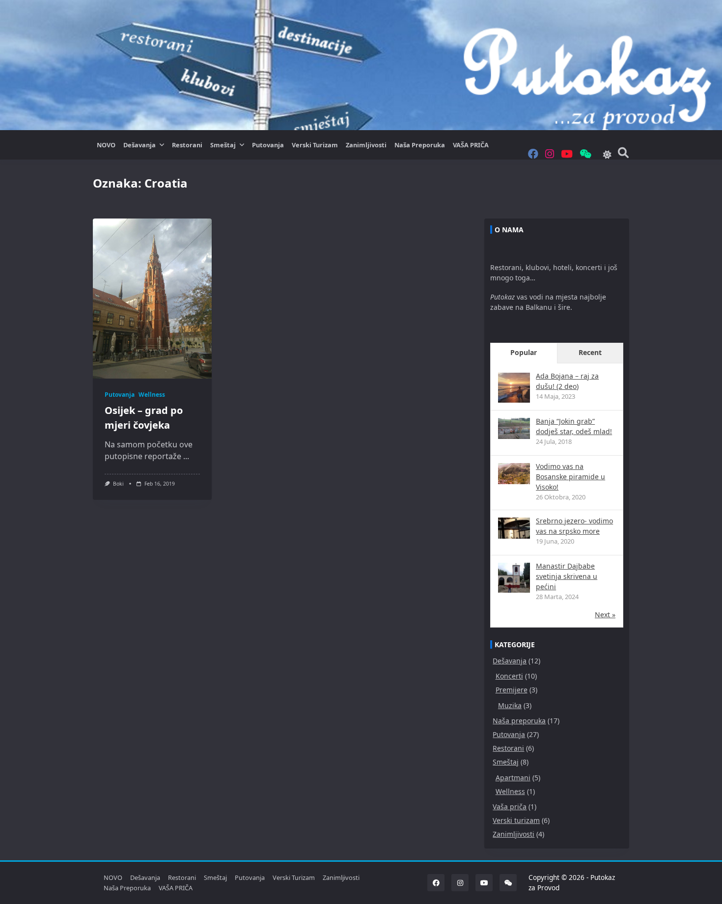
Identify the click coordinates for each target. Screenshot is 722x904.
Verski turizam (315, 144)
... (186, 456)
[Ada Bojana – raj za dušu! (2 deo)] (514, 389)
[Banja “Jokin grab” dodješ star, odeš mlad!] (514, 428)
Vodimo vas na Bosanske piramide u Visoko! (570, 477)
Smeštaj (223, 144)
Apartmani (513, 777)
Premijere (512, 689)
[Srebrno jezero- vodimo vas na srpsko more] (514, 528)
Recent (590, 352)
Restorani (187, 144)
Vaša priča (510, 806)
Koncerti (509, 676)
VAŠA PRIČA (471, 144)
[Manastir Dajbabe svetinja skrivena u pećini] (514, 579)
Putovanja (268, 144)
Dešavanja (139, 144)
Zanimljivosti (366, 144)
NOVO (106, 144)
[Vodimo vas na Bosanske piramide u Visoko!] (514, 473)
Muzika (510, 705)
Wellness (152, 394)
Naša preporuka (419, 144)
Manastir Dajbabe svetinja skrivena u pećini (566, 576)
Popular (523, 352)
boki (118, 483)
